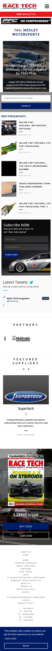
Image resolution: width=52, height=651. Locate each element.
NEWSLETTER (26, 14)
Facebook (28, 608)
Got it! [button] (26, 646)
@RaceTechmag (12, 301)
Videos (26, 592)
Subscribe (25, 535)
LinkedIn (28, 620)
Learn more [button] (10, 638)
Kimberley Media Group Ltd (26, 580)
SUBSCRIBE (11, 254)
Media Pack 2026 (26, 589)
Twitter (27, 611)
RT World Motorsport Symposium (26, 578)
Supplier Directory (26, 563)
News (26, 555)
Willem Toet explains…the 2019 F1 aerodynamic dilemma (33, 166)
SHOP (26, 575)
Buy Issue (26, 526)
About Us (26, 552)
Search (26, 106)
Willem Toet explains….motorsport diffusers (33, 125)
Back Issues (25, 572)
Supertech (26, 408)
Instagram (28, 614)
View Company (26, 435)
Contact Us (26, 586)
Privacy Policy (26, 603)
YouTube (28, 617)
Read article (25, 135)
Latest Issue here (26, 566)
